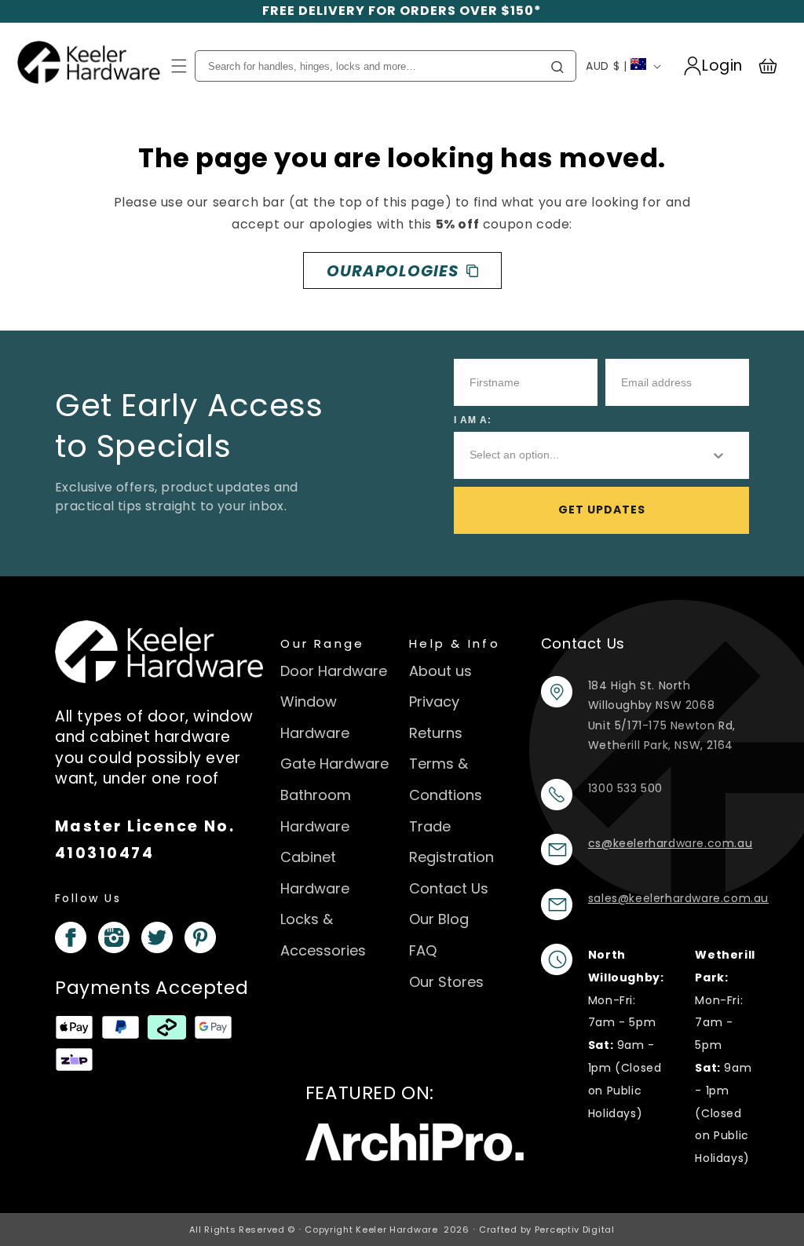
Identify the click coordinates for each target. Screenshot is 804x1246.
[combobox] (577, 455)
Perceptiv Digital (575, 1229)
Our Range (322, 643)
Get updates (601, 509)
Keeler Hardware (397, 1229)
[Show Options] (718, 455)
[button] (179, 66)
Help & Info (454, 643)
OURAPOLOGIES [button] (393, 271)
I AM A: (473, 420)
